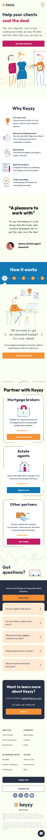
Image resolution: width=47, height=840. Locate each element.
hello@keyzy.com (31, 698)
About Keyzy (28, 735)
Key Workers (8, 745)
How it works (8, 735)
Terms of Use (29, 759)
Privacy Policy (29, 764)
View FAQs (23, 598)
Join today (23, 541)
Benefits (6, 759)
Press (26, 745)
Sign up (23, 711)
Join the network (23, 43)
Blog (25, 769)
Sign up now (23, 490)
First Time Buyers (9, 740)
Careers (27, 740)
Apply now (24, 780)
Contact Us (23, 788)
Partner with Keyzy (10, 764)
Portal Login (7, 769)
